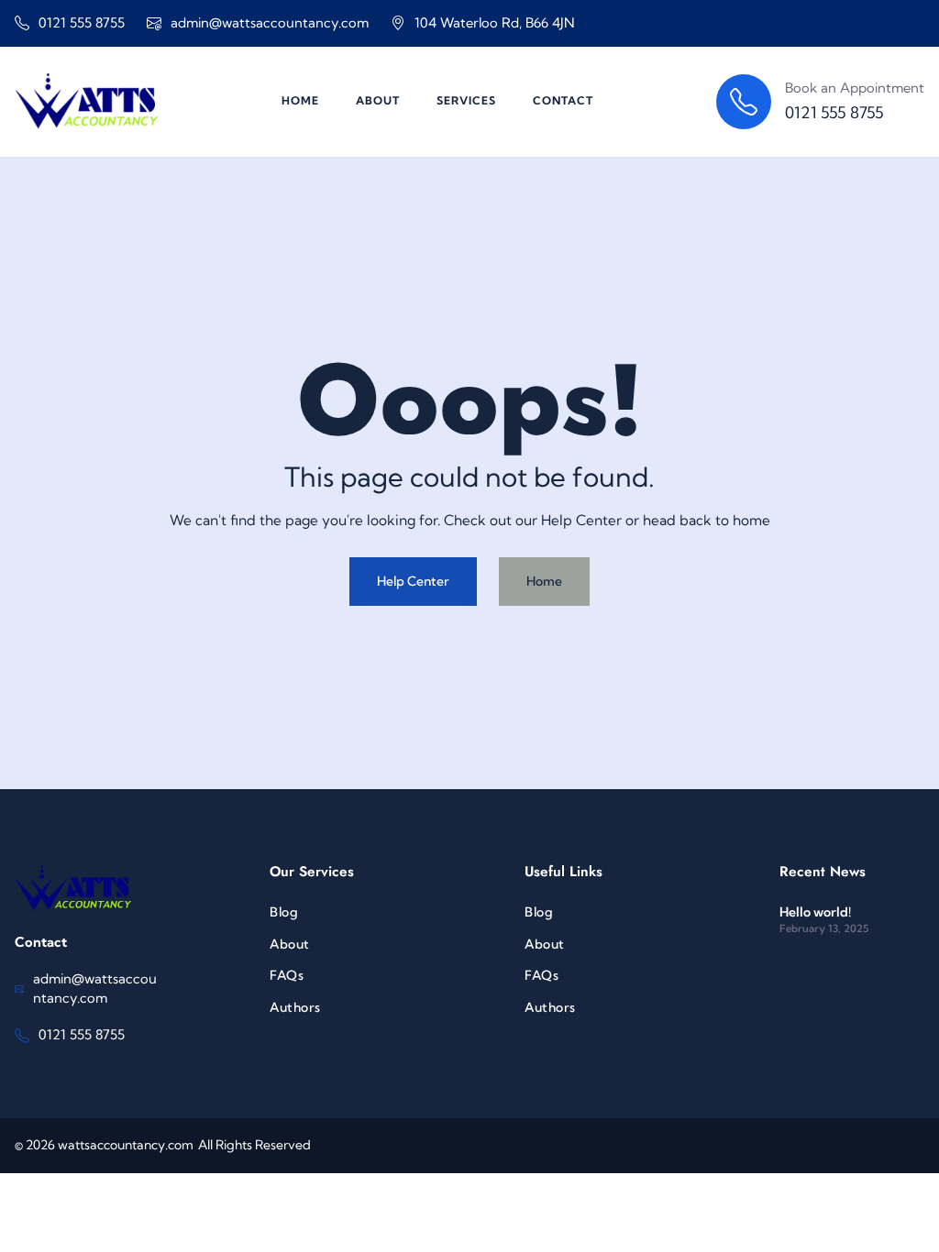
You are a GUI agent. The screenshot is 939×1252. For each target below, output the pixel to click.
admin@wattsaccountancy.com (270, 23)
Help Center (413, 581)
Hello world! (815, 912)
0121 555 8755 (82, 23)
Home (544, 581)
